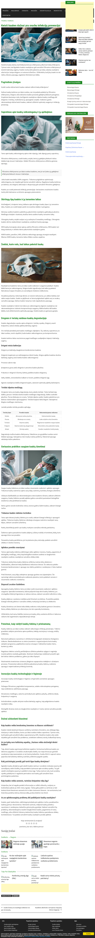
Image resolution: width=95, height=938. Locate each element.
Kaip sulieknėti (56, 926)
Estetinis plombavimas (34, 930)
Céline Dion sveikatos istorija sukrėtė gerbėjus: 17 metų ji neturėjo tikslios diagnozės (85, 52)
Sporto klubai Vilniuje (9, 928)
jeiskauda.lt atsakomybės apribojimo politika (37, 936)
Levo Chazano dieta (57, 930)
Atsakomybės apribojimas (11, 924)
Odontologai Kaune (33, 926)
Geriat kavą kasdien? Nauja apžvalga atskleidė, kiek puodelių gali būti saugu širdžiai (85, 40)
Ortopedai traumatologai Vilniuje (77, 104)
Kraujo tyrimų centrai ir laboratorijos (79, 101)
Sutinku (88, 934)
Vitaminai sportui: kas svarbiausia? (84, 61)
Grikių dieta (55, 928)
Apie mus (78, 924)
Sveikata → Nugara (8, 837)
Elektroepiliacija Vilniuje (73, 143)
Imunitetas (58, 10)
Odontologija (45, 10)
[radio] (27, 823)
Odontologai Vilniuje (33, 928)
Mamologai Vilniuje (73, 90)
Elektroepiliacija (70, 152)
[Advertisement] (35, 888)
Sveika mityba (56, 924)
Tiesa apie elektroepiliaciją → (74, 156)
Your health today (9, 926)
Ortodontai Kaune (73, 93)
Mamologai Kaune (73, 87)
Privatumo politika (81, 926)
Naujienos (15, 10)
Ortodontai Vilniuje (73, 99)
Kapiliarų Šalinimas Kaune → (74, 147)
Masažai (34, 10)
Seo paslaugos (80, 928)
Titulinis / (4, 21)
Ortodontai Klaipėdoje (74, 96)
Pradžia (5, 10)
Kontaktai (6, 15)
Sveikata (25, 10)
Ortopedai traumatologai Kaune (77, 107)
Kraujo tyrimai (32, 924)
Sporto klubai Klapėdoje (10, 930)
